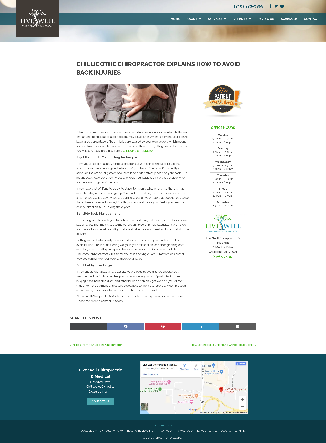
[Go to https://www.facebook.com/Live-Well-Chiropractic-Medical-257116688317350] (270, 6)
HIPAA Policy (165, 431)
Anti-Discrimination (112, 431)
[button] (100, 401)
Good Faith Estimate (233, 431)
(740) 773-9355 (249, 6)
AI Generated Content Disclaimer (163, 438)
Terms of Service (207, 431)
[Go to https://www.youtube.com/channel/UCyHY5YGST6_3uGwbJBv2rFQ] (282, 6)
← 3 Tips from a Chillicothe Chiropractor (96, 344)
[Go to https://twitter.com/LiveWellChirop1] (276, 6)
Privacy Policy (184, 431)
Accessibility (89, 431)
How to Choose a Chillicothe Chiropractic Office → (223, 344)
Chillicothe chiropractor (138, 150)
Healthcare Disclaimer (141, 431)
